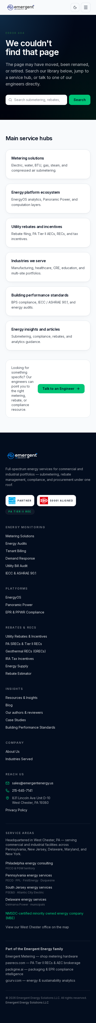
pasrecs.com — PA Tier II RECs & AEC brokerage (43, 963)
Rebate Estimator (18, 673)
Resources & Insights (22, 698)
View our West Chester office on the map (37, 927)
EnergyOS (13, 597)
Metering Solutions (20, 536)
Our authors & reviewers (24, 712)
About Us (13, 751)
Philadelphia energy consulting (29, 863)
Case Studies (16, 720)
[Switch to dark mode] (75, 7)
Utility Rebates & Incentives (26, 636)
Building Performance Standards (30, 727)
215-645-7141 (22, 790)
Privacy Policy (16, 810)
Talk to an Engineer (58, 389)
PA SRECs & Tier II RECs (24, 644)
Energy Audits (16, 543)
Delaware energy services (26, 899)
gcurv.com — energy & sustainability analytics (40, 980)
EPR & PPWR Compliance (25, 612)
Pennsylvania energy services (29, 875)
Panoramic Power (19, 605)
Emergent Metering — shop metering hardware (42, 956)
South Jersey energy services (29, 887)
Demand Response (20, 558)
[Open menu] (85, 7)
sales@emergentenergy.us (32, 783)
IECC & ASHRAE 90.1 (21, 573)
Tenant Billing (16, 551)
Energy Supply (17, 666)
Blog (9, 705)
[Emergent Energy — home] (20, 7)
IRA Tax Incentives (20, 659)
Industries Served (19, 759)
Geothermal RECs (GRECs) (26, 651)
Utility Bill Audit (16, 566)
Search (80, 100)
